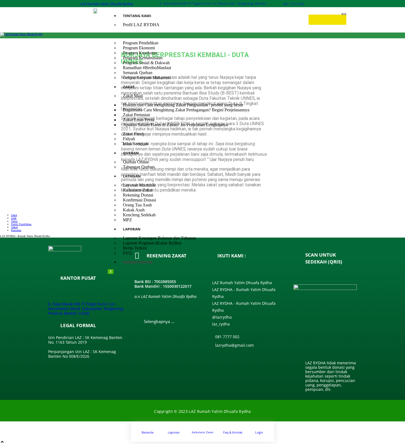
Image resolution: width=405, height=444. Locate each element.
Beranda (147, 432)
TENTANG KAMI (137, 15)
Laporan (174, 432)
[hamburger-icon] (344, 14)
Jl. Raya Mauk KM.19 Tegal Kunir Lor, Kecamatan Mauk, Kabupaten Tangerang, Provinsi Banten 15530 (86, 308)
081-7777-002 (293, 3)
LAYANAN (132, 176)
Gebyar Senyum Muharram (147, 77)
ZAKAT (129, 86)
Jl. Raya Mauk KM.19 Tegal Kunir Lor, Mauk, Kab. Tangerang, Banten (213, 3)
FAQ (127, 253)
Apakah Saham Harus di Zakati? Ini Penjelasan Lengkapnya (175, 124)
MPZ (127, 219)
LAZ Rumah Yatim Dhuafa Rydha (106, 3)
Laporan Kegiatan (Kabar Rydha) (152, 243)
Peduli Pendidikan (21, 224)
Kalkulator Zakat (203, 432)
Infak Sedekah (135, 143)
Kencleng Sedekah (139, 214)
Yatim (14, 221)
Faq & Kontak (232, 432)
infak (14, 218)
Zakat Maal (133, 95)
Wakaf (14, 227)
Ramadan (16, 230)
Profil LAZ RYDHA (141, 24)
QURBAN (131, 152)
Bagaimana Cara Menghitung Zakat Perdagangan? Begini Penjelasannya (186, 109)
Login (259, 432)
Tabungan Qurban (139, 167)
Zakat (14, 215)
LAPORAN (132, 229)
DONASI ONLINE (138, 262)
